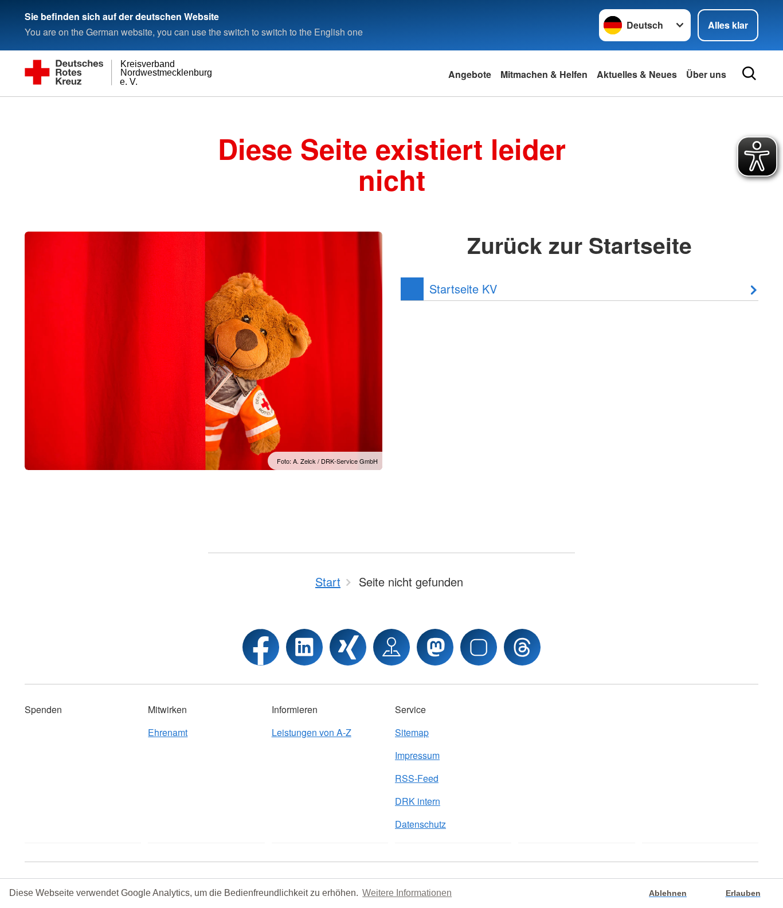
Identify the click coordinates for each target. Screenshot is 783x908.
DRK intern (417, 801)
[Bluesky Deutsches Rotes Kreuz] (478, 647)
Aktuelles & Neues (637, 74)
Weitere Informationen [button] (407, 893)
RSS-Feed (417, 778)
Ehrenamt (167, 732)
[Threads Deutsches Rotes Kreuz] (522, 647)
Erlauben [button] (743, 893)
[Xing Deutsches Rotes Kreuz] (348, 647)
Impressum (417, 755)
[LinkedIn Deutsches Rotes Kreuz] (304, 647)
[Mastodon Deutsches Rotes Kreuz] (435, 647)
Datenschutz (420, 824)
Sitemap (412, 732)
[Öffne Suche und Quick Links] (749, 73)
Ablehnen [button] (668, 893)
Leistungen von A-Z (311, 732)
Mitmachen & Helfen (544, 74)
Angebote (469, 74)
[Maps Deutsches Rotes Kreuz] (391, 647)
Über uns (706, 74)
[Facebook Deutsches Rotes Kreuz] (260, 647)
